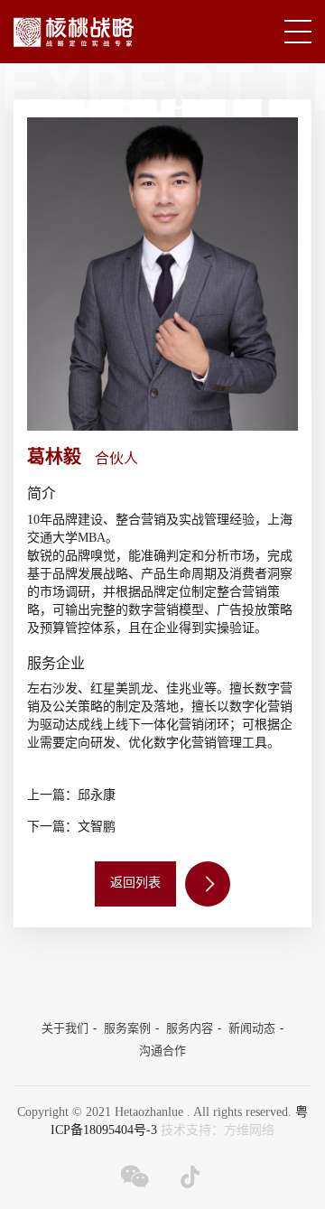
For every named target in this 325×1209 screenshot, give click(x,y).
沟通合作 (162, 1051)
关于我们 (65, 1028)
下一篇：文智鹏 (71, 827)
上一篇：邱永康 (71, 796)
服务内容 (189, 1028)
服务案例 (127, 1028)
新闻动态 (251, 1028)
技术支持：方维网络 (217, 1131)
